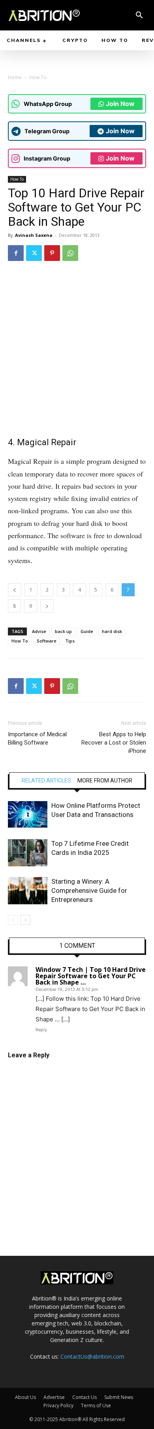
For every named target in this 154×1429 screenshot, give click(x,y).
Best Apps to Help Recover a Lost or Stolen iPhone (113, 742)
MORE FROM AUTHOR (104, 780)
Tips (70, 641)
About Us (25, 1397)
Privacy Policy (58, 1405)
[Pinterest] (52, 253)
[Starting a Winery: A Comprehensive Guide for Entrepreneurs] (27, 890)
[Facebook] (16, 253)
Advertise (54, 1397)
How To (38, 77)
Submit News (118, 1397)
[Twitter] (34, 253)
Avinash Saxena (34, 235)
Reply (41, 1029)
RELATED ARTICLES (46, 780)
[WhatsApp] (70, 253)
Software (46, 641)
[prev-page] (13, 920)
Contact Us (84, 1397)
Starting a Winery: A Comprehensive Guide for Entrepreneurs (89, 890)
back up (63, 631)
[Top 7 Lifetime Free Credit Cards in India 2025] (27, 852)
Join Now (120, 104)
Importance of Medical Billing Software (37, 738)
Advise (39, 631)
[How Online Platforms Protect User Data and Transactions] (27, 814)
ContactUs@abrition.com (92, 1356)
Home (15, 77)
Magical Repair (46, 442)
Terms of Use (96, 1405)
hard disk (112, 631)
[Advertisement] (77, 349)
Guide (87, 631)
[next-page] (25, 920)
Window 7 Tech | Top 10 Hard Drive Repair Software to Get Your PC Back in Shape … (91, 975)
